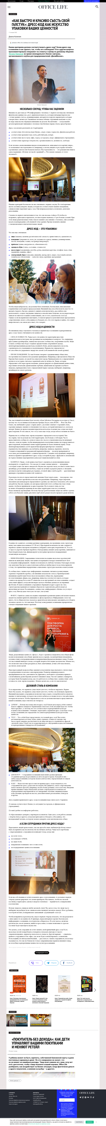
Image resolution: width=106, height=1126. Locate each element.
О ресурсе (11, 1094)
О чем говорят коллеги (38, 1096)
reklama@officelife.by (38, 1104)
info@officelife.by (37, 1100)
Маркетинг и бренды (15, 1032)
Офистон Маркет (44, 1)
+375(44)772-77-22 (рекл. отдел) (40, 1102)
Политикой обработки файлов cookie (39, 1124)
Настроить (79, 1122)
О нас (22, 1)
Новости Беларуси (13, 1104)
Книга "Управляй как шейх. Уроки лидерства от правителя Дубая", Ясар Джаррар (63, 1000)
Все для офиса (59, 1)
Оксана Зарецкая (16, 54)
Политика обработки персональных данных (19, 1100)
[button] (95, 990)
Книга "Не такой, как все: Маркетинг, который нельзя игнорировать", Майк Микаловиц (85, 1000)
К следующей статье (42, 952)
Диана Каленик (15, 37)
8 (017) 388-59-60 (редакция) (39, 1098)
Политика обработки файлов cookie (17, 1102)
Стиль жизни (13, 14)
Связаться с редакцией (38, 1094)
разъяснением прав (65, 1110)
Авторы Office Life (13, 1096)
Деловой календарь (92, 1)
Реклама (31, 1)
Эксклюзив (11, 1)
